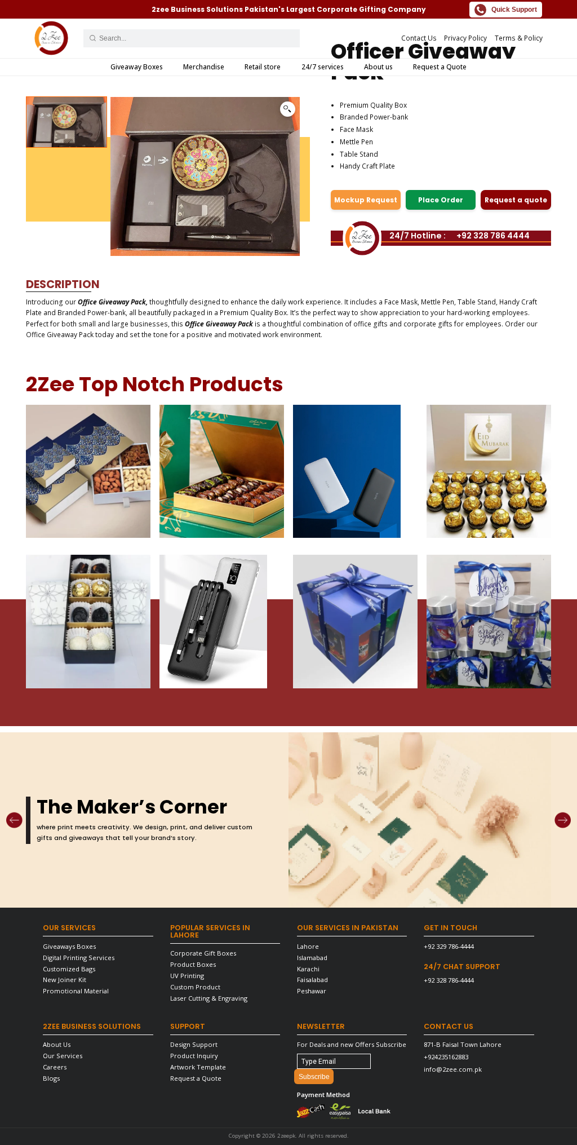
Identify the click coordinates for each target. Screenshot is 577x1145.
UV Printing (187, 975)
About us (378, 67)
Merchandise (203, 67)
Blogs (51, 1078)
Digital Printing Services (78, 957)
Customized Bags (69, 969)
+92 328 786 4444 (493, 236)
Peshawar (311, 991)
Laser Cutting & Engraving (208, 998)
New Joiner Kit (64, 979)
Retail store (263, 67)
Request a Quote (440, 67)
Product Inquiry (194, 1055)
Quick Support (514, 10)
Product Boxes (193, 964)
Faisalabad (312, 979)
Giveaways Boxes (69, 946)
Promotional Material (76, 991)
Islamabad (312, 957)
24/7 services (322, 67)
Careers (54, 1067)
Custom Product (195, 987)
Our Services (62, 1055)
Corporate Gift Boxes (203, 953)
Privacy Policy (465, 38)
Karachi (308, 969)
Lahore (308, 946)
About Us (56, 1044)
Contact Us (419, 38)
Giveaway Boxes (136, 67)
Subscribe (314, 1077)
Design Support (194, 1044)
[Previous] (14, 820)
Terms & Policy (519, 38)
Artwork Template (198, 1067)
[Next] (562, 820)
